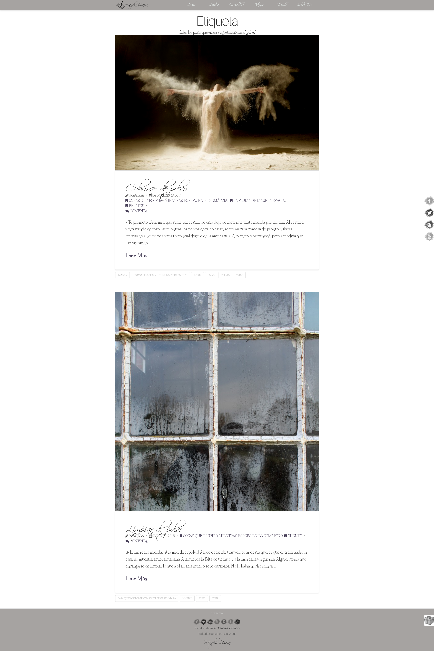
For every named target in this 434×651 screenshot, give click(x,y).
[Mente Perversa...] (145, 5)
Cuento (294, 536)
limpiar (187, 598)
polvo (211, 275)
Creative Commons (228, 628)
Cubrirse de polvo (156, 186)
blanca (122, 275)
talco (239, 275)
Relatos (136, 206)
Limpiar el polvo (154, 527)
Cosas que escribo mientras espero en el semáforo (178, 200)
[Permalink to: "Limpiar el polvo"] (217, 401)
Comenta (138, 211)
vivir (215, 598)
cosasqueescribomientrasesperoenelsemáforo (147, 598)
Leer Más (136, 255)
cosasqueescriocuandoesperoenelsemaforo (160, 275)
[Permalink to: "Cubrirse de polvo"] (217, 102)
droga (197, 275)
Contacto (217, 613)
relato (225, 275)
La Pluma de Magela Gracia (259, 200)
